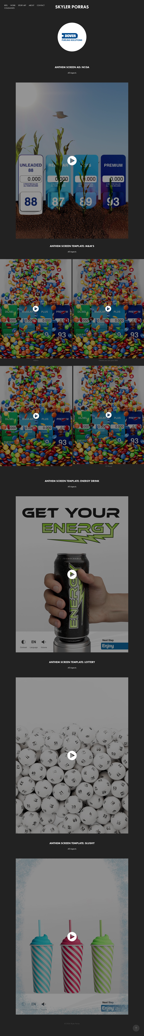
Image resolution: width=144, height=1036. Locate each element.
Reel (6, 5)
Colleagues (9, 8)
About (31, 5)
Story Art (22, 5)
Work (12, 5)
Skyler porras (72, 6)
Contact (41, 5)
